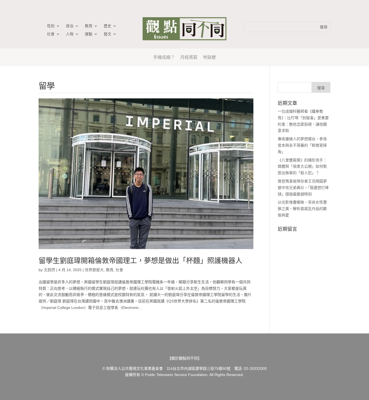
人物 (69, 34)
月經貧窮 (188, 57)
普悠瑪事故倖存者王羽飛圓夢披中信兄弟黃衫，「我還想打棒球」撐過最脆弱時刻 (303, 187)
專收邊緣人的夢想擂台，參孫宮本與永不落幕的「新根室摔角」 (302, 145)
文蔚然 (49, 270)
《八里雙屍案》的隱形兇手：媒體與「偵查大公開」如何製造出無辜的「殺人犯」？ (302, 166)
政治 (69, 26)
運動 (88, 34)
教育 (88, 26)
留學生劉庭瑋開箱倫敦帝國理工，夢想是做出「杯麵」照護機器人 (140, 261)
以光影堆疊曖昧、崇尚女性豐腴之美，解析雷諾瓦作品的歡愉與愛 (302, 208)
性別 (51, 26)
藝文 (107, 34)
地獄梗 (209, 57)
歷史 (107, 26)
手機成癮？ (164, 57)
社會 (51, 34)
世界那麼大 (94, 270)
